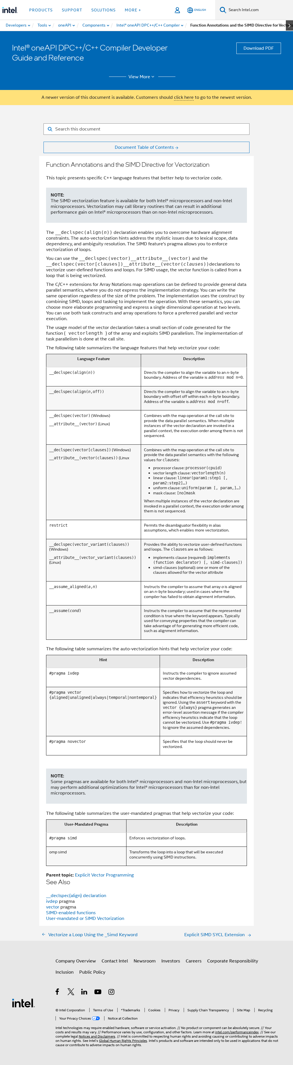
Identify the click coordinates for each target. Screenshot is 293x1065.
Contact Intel (115, 961)
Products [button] (41, 10)
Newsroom (145, 961)
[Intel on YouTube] (98, 993)
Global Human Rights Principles (123, 1040)
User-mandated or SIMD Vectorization (85, 918)
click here (184, 97)
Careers (193, 961)
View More (139, 77)
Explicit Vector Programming (104, 875)
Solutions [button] (103, 10)
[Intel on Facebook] (57, 993)
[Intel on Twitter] (71, 993)
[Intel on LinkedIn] (84, 993)
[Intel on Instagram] (111, 993)
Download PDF (258, 48)
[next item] (289, 25)
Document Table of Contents (144, 147)
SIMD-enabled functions (71, 913)
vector (53, 907)
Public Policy (92, 972)
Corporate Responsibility (232, 961)
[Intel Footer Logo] (23, 1003)
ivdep (52, 901)
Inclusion (65, 972)
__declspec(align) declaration (76, 895)
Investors (170, 961)
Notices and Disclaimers (97, 1036)
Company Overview (76, 961)
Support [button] (72, 10)
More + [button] (133, 10)
